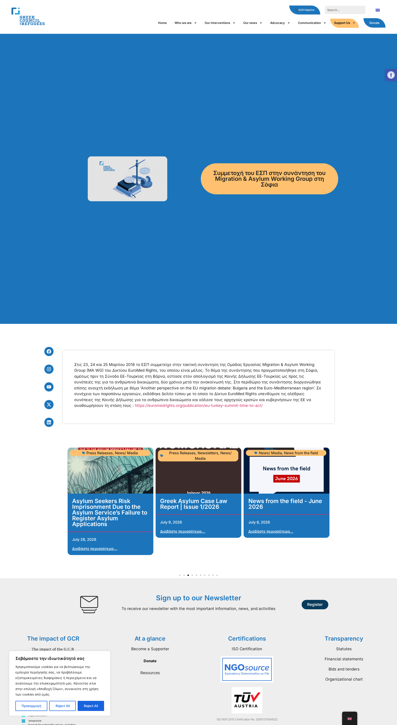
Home (162, 23)
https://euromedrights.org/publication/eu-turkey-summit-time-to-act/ (199, 405)
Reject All (63, 706)
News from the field (301, 453)
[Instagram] (49, 369)
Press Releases (99, 453)
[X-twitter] (49, 404)
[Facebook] (49, 351)
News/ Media (126, 453)
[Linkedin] (49, 422)
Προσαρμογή (31, 706)
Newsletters (208, 453)
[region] (59, 683)
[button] (391, 75)
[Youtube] (49, 386)
